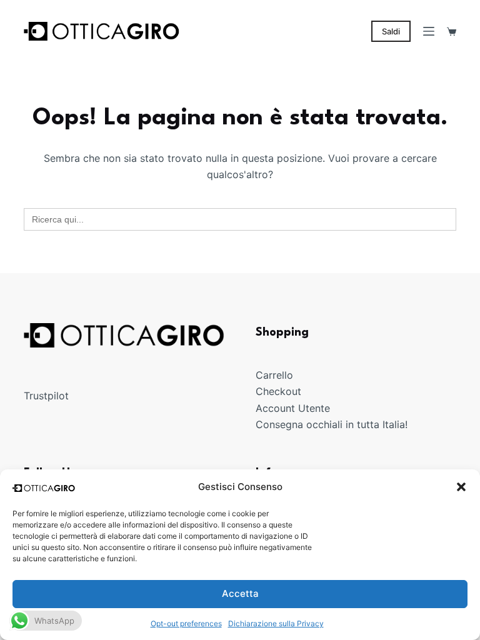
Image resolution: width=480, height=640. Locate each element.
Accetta (240, 593)
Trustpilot (46, 395)
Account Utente (293, 408)
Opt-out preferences (186, 623)
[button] (461, 487)
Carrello (274, 375)
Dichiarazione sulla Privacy (276, 623)
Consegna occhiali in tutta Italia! (332, 424)
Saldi (391, 31)
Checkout (278, 391)
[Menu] (428, 31)
